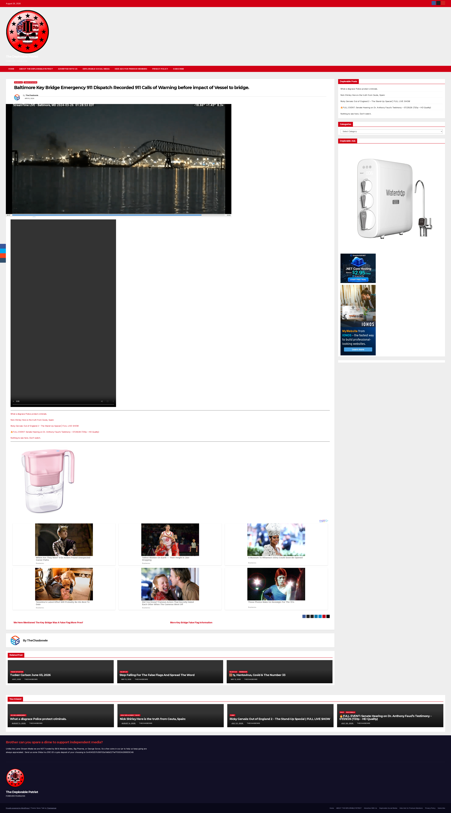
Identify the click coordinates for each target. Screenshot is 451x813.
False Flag (18, 82)
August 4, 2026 (129, 723)
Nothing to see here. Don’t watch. (26, 438)
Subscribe (178, 69)
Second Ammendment (18, 715)
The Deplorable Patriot (22, 56)
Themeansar (51, 808)
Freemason (243, 672)
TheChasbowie (32, 95)
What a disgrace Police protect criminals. (29, 414)
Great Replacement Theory (130, 715)
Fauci (342, 712)
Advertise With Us (68, 69)
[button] (439, 69)
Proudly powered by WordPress (18, 808)
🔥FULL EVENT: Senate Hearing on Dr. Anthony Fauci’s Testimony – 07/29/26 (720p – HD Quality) (55, 432)
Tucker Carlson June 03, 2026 (30, 675)
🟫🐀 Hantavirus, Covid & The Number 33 (257, 675)
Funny (232, 715)
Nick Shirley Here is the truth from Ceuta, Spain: (32, 420)
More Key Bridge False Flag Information (191, 622)
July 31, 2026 (237, 723)
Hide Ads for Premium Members (131, 69)
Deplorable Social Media (96, 69)
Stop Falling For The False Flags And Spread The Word (157, 675)
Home (11, 69)
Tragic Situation (30, 82)
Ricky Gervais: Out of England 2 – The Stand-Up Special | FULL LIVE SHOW (45, 426)
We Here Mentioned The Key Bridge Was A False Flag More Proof (48, 622)
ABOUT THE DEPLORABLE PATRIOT (36, 69)
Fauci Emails (350, 712)
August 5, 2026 (19, 723)
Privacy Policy (160, 69)
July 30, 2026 (347, 723)
